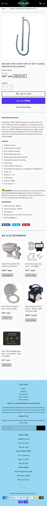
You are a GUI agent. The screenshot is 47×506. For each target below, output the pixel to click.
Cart (43, 3)
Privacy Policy (23, 394)
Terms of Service (23, 399)
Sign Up (41, 428)
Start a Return (23, 397)
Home (4, 8)
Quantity (5, 83)
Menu (6, 3)
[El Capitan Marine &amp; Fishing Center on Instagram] (25, 487)
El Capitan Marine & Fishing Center (25, 493)
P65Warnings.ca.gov (26, 198)
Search (23, 389)
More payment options (23, 107)
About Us (23, 391)
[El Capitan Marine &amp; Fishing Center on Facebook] (21, 487)
